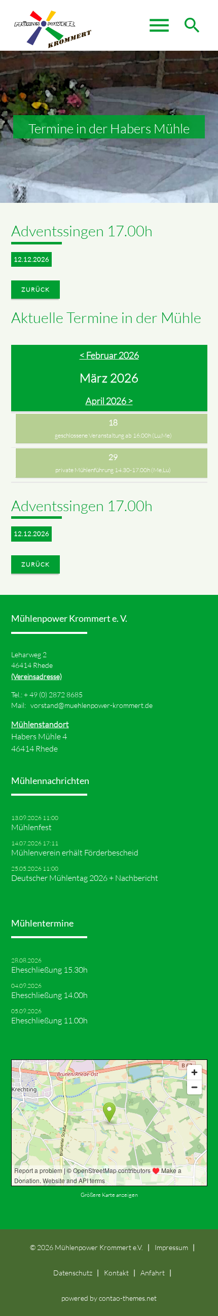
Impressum (171, 1247)
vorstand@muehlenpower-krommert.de (91, 705)
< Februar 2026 (109, 355)
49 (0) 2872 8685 (56, 694)
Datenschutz (72, 1272)
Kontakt (116, 1272)
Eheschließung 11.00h (49, 1020)
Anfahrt (152, 1272)
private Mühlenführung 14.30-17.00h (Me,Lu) (113, 470)
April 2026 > (109, 400)
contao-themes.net (128, 1298)
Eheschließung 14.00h (49, 995)
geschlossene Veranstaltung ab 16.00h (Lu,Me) (113, 435)
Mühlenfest (31, 827)
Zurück (35, 289)
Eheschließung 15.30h (49, 970)
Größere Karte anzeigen (109, 1194)
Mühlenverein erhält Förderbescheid (74, 852)
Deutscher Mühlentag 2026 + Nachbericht (84, 878)
